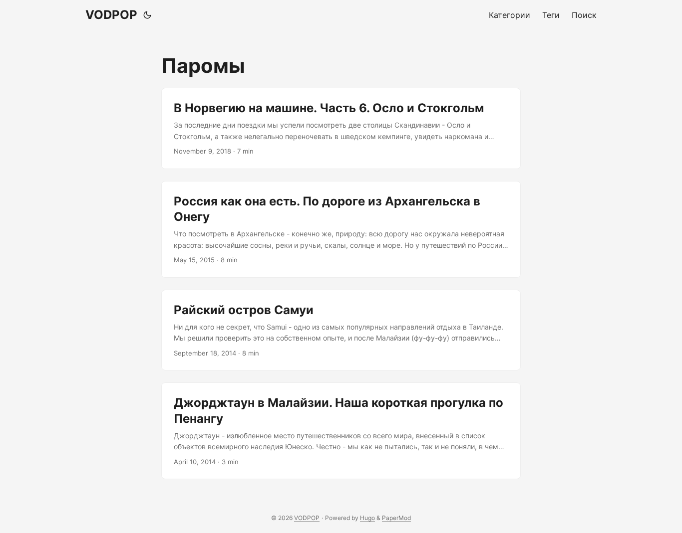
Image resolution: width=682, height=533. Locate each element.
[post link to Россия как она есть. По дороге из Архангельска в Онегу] (341, 229)
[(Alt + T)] (147, 15)
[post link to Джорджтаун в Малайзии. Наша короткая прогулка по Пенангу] (341, 431)
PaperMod (396, 518)
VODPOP (111, 14)
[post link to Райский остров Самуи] (341, 330)
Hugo (367, 518)
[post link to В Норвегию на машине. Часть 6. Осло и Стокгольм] (341, 128)
